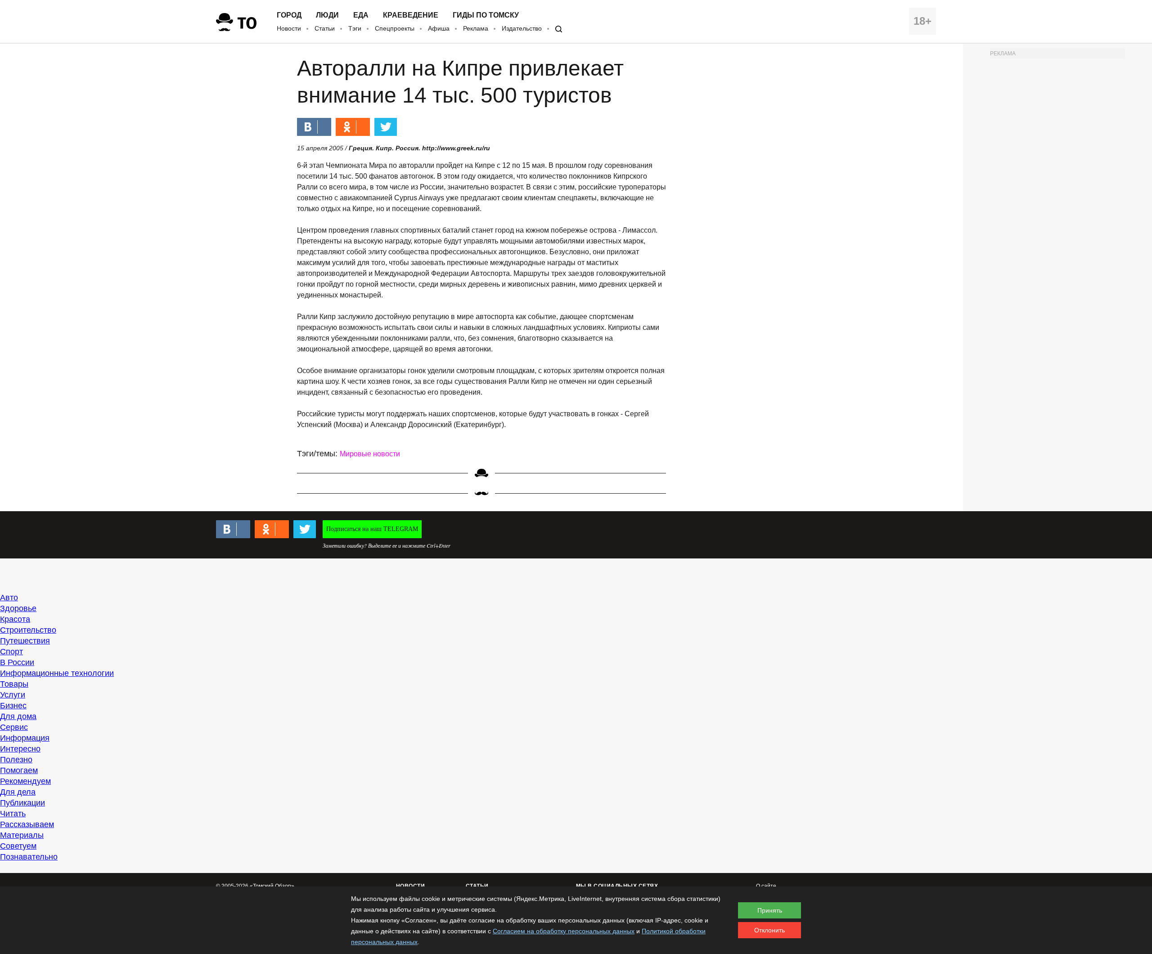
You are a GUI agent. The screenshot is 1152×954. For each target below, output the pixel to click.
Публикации (22, 802)
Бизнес (13, 705)
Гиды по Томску (486, 15)
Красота (15, 619)
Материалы (22, 835)
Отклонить (769, 930)
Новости (289, 28)
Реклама (475, 28)
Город (289, 15)
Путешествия (25, 640)
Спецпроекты (394, 28)
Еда (361, 15)
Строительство (28, 630)
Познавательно (29, 856)
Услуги (12, 694)
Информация (25, 738)
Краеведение (410, 15)
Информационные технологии (57, 673)
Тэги (354, 28)
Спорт (11, 651)
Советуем (18, 846)
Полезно (16, 759)
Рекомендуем (25, 781)
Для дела (18, 792)
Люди (327, 15)
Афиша (439, 28)
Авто (9, 597)
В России (17, 662)
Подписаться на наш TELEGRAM (372, 529)
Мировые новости (370, 454)
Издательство (522, 28)
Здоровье (18, 608)
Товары (14, 684)
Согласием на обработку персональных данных (563, 931)
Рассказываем (27, 824)
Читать (13, 813)
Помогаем (19, 770)
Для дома (18, 716)
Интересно (20, 748)
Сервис (14, 727)
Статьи (325, 28)
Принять (769, 910)
